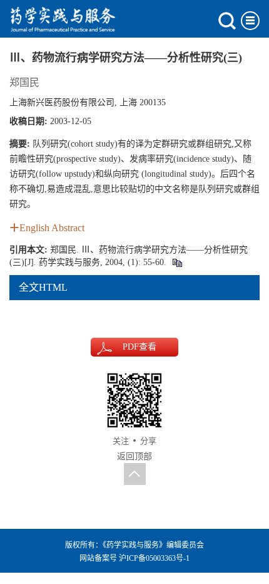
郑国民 (24, 82)
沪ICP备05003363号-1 (154, 558)
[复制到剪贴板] (177, 262)
